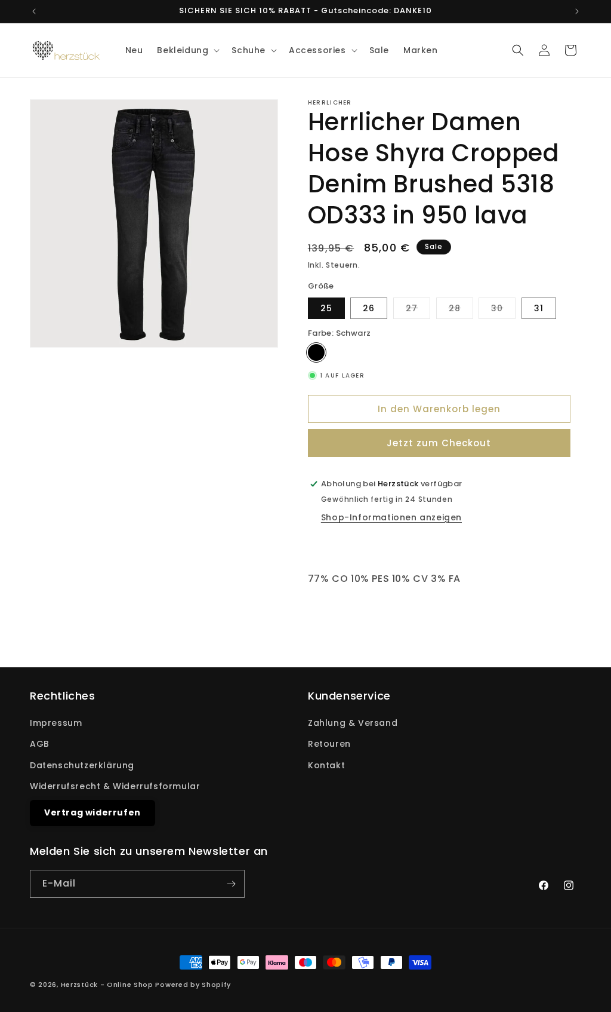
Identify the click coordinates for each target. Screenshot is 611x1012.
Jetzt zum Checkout (439, 443)
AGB (40, 744)
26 (369, 308)
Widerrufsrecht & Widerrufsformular (115, 786)
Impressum (56, 723)
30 (503, 310)
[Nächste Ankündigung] (577, 11)
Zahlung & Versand (352, 723)
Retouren (329, 744)
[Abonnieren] (231, 884)
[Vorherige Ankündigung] (34, 11)
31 (539, 308)
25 (326, 308)
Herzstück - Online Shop (107, 984)
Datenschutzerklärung (82, 765)
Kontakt (326, 765)
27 (418, 310)
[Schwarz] (316, 352)
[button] (187, 50)
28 (461, 310)
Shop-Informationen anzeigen (391, 517)
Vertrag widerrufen (92, 812)
